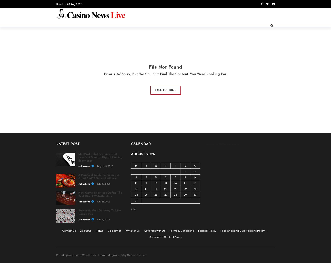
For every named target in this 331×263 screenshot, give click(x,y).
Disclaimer (114, 231)
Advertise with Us (154, 231)
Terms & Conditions (182, 231)
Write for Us (132, 231)
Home (99, 231)
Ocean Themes (136, 255)
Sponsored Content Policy (165, 237)
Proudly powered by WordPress (76, 255)
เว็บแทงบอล (233, 144)
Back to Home (165, 90)
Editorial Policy (207, 231)
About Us (85, 231)
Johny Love (84, 166)
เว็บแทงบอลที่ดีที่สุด (216, 144)
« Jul (133, 209)
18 (146, 189)
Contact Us (69, 231)
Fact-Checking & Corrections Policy (242, 231)
